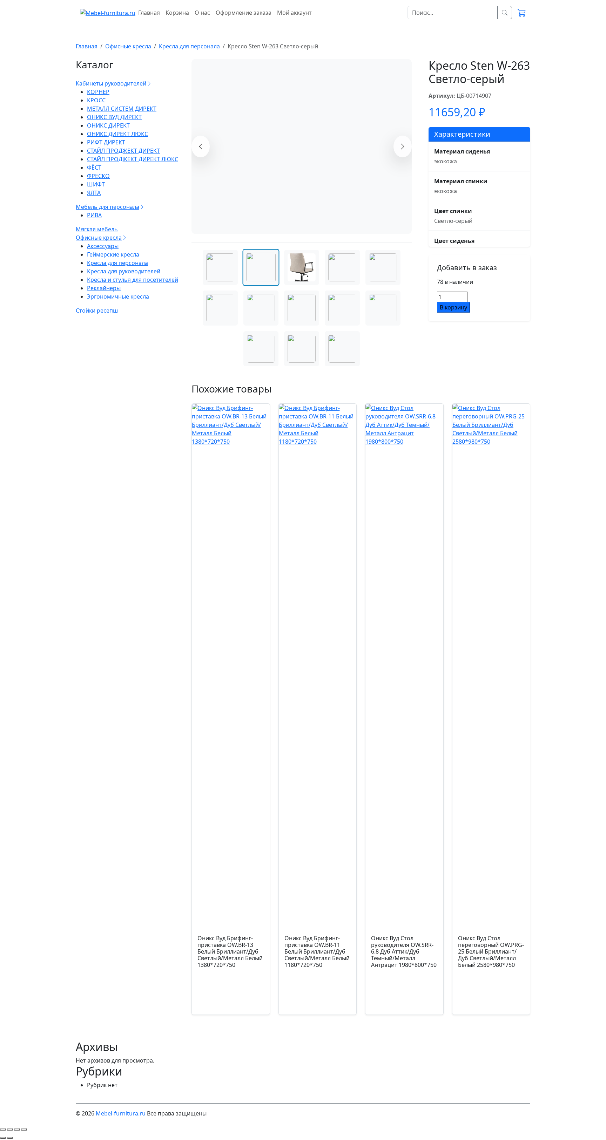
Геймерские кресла (113, 254)
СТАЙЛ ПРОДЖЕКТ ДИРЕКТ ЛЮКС (132, 159)
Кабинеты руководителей (111, 83)
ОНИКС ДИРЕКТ (108, 125)
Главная (149, 12)
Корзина (177, 12)
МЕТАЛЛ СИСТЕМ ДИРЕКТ (121, 108)
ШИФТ (96, 184)
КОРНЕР (98, 92)
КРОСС (96, 100)
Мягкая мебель (97, 229)
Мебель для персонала (107, 207)
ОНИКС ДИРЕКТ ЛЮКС (117, 134)
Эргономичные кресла (118, 296)
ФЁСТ (94, 167)
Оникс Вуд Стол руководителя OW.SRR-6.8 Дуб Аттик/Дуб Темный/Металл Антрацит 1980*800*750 (404, 1000)
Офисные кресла (99, 237)
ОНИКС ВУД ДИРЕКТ (114, 117)
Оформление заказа (243, 12)
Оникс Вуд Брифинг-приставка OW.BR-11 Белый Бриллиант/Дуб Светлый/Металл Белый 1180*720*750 (317, 1000)
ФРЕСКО (98, 176)
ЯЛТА (94, 193)
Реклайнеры (104, 288)
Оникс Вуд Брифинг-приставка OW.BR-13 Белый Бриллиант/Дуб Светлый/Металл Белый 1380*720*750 (230, 1000)
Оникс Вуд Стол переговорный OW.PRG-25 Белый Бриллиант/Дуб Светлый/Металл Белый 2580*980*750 (491, 1000)
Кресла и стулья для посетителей (132, 280)
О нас (202, 12)
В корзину (453, 307)
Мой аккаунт (294, 12)
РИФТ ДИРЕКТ (106, 142)
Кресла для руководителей (123, 271)
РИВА (94, 215)
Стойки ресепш (97, 310)
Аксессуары (103, 246)
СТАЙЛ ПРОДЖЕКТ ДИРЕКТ (123, 151)
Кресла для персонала (117, 263)
